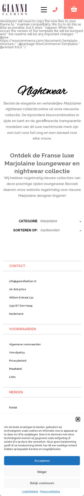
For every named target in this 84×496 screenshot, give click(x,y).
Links (12, 376)
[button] (78, 419)
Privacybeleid (17, 360)
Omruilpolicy (17, 352)
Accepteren (42, 460)
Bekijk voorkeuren (42, 483)
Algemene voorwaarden (25, 344)
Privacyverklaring (50, 491)
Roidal (13, 407)
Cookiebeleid (30, 491)
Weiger (42, 472)
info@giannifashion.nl (22, 281)
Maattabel (15, 368)
